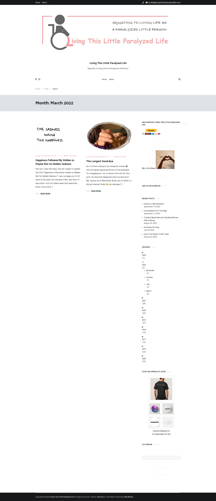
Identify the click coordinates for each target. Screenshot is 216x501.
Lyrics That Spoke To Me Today (156, 234)
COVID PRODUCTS (161, 431)
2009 (144, 359)
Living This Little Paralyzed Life (108, 63)
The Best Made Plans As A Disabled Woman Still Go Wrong (161, 219)
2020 (144, 310)
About (44, 3)
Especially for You (162, 434)
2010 (144, 349)
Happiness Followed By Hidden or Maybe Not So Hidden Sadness (55, 162)
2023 (144, 255)
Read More (45, 194)
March (148, 291)
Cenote (100, 497)
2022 (144, 265)
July (148, 284)
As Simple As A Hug (151, 227)
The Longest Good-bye (99, 161)
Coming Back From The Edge (155, 211)
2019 (144, 320)
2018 (144, 330)
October (149, 277)
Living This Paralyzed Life (46, 156)
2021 (144, 301)
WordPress (129, 497)
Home (38, 3)
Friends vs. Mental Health (154, 204)
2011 (144, 339)
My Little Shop (149, 168)
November (150, 270)
